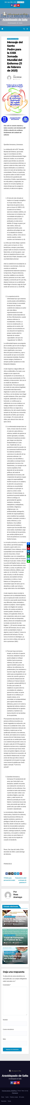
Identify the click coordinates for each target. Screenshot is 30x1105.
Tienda (9, 1101)
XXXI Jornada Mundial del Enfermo (14, 957)
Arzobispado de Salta (15, 19)
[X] (28, 546)
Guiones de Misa (8, 951)
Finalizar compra (14, 1097)
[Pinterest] (28, 548)
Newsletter (3, 1101)
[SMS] (28, 561)
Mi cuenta (21, 1097)
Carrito (7, 1097)
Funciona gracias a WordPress (9, 1090)
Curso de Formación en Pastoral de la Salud (14, 939)
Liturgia (16, 951)
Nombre (5, 1019)
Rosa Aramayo (17, 77)
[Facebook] (28, 543)
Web (4, 1039)
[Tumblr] (28, 553)
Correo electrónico (8, 1029)
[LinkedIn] (28, 551)
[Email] (28, 559)
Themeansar (15, 1093)
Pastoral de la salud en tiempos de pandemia (20, 880)
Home (2, 1097)
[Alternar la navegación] (27, 29)
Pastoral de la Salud (13, 38)
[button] (24, 29)
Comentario (7, 985)
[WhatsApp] (28, 556)
